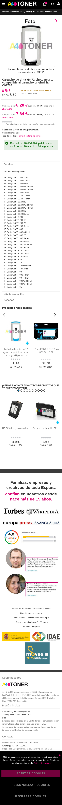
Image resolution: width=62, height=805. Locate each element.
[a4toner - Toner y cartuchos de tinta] (22, 4)
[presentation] (31, 164)
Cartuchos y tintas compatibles (16, 711)
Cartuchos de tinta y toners (19, 12)
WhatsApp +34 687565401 (14, 746)
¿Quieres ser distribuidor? (26, 622)
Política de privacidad (21, 608)
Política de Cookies (41, 608)
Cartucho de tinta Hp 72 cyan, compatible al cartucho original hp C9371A (16, 352)
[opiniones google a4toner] (31, 546)
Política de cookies (41, 763)
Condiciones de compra (31, 613)
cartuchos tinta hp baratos (31, 136)
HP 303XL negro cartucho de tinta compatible (16, 428)
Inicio (4, 12)
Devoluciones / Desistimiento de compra (31, 617)
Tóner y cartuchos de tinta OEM (16, 715)
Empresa (36, 626)
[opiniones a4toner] (31, 571)
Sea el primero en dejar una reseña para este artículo (30, 124)
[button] (56, 23)
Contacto (26, 626)
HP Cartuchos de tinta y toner (44, 12)
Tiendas (44, 622)
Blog (4, 718)
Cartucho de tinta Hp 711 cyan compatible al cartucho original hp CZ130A (46, 428)
